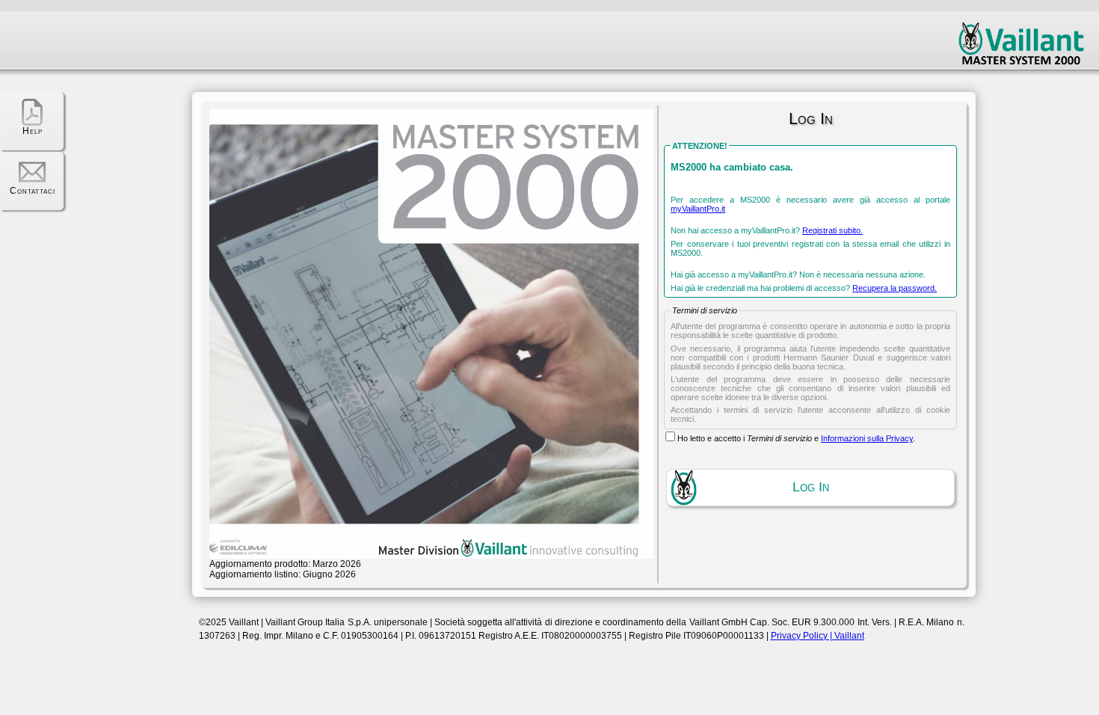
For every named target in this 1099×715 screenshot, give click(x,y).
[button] (810, 487)
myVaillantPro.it (698, 208)
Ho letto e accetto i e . (796, 438)
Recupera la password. (894, 287)
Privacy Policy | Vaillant (817, 635)
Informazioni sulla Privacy (867, 438)
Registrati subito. (832, 230)
